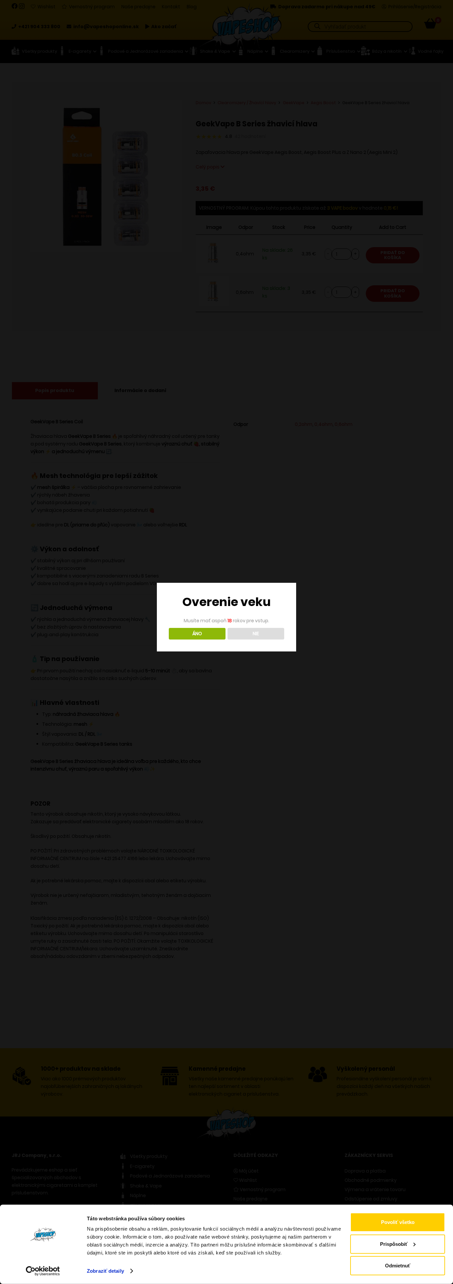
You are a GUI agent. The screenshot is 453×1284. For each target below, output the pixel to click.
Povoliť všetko (398, 1222)
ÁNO (197, 633)
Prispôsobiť (394, 1244)
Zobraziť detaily (105, 1271)
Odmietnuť (397, 1265)
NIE (256, 633)
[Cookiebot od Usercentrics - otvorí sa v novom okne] (43, 1271)
